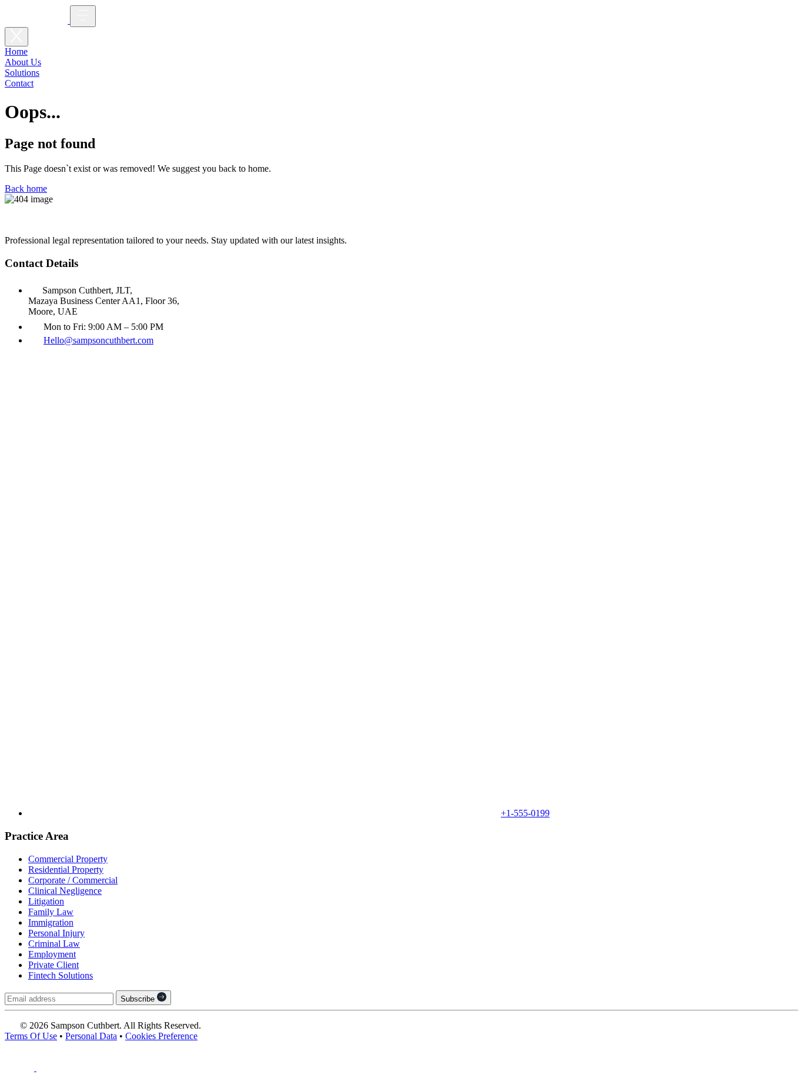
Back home (26, 188)
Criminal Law (54, 944)
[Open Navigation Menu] (83, 16)
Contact (19, 83)
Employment (52, 954)
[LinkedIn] (20, 1068)
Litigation (46, 901)
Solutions (22, 73)
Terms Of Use (31, 1036)
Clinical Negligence (65, 891)
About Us (23, 62)
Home (16, 51)
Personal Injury (56, 933)
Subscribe (139, 998)
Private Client (53, 965)
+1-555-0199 (525, 813)
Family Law (50, 912)
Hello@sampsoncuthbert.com (98, 340)
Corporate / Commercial (73, 880)
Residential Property (65, 870)
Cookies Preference (161, 1036)
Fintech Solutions (60, 975)
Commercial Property (68, 859)
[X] (51, 1068)
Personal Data (91, 1036)
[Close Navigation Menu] (16, 36)
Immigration (50, 922)
